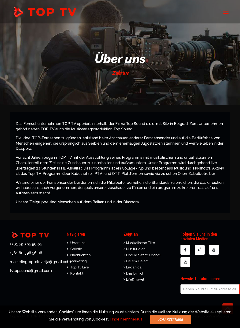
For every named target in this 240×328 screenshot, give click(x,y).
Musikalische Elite (140, 243)
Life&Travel (135, 279)
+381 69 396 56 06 (26, 244)
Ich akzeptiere (170, 319)
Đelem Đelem (137, 261)
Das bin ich (135, 273)
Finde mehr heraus (126, 319)
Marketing (78, 261)
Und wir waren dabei (143, 255)
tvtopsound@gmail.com (31, 270)
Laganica (134, 267)
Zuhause (120, 72)
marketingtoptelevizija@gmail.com (40, 262)
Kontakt (76, 273)
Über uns (77, 243)
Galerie (76, 249)
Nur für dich (136, 249)
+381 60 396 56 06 (26, 253)
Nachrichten (80, 255)
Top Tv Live (79, 267)
